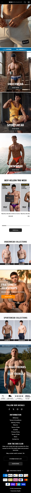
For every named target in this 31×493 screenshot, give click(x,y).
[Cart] (29, 2)
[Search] (25, 2)
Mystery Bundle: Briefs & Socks (10, 213)
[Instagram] (17, 409)
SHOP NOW (15, 87)
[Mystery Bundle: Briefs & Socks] (10, 197)
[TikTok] (22, 409)
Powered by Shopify (15, 491)
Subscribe (15, 463)
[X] (13, 409)
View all (15, 230)
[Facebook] (9, 409)
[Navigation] (2, 2)
